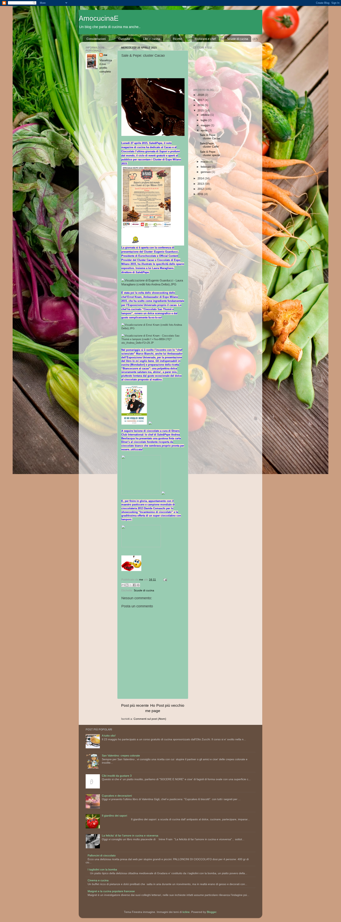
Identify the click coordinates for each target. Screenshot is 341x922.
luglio (204, 120)
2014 (201, 178)
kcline (186, 912)
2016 (201, 105)
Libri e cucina (151, 38)
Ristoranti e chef (205, 38)
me (105, 55)
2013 (201, 183)
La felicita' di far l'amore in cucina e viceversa (130, 835)
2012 (201, 188)
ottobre (205, 114)
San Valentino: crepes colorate (121, 755)
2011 (201, 194)
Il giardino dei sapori (114, 815)
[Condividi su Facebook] (134, 585)
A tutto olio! (109, 735)
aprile (204, 130)
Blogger (211, 912)
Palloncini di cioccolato (102, 855)
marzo (205, 161)
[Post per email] (164, 579)
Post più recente (135, 705)
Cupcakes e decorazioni (117, 795)
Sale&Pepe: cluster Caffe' (209, 145)
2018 (201, 94)
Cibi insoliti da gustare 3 (117, 775)
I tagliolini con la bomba (102, 869)
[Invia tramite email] (123, 585)
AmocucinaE (99, 18)
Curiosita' (124, 38)
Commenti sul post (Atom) (150, 718)
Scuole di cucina (237, 38)
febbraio (206, 166)
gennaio (206, 171)
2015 (201, 110)
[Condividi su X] (131, 585)
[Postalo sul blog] (127, 585)
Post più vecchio (170, 705)
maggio (206, 125)
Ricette (177, 38)
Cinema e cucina (98, 880)
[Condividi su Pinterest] (138, 585)
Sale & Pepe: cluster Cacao (210, 137)
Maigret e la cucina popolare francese (111, 891)
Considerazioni (96, 38)
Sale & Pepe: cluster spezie (210, 153)
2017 (201, 100)
